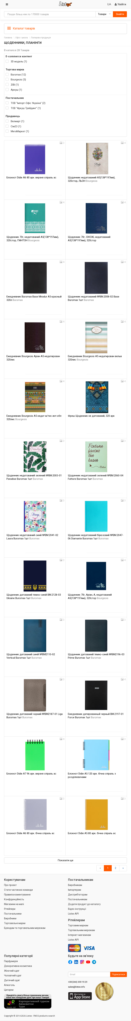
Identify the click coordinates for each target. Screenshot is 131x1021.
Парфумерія (11, 961)
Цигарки (8, 989)
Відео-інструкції (77, 909)
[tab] (65, 28)
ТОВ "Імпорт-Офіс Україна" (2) (28, 103)
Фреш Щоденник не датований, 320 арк (91, 415)
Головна (8, 37)
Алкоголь (9, 985)
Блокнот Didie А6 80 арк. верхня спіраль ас (31, 177)
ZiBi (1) (15, 84)
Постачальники (12, 913)
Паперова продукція (41, 37)
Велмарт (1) (17, 121)
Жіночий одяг (11, 970)
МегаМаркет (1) (20, 131)
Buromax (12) (18, 74)
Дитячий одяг (12, 980)
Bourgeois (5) (18, 79)
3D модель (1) (19, 61)
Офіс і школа (21, 37)
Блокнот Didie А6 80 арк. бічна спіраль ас (30, 833)
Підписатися (118, 974)
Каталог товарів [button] (23, 28)
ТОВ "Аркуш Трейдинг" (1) (26, 108)
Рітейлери (9, 909)
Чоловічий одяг (12, 975)
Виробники (10, 918)
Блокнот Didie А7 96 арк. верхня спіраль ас (31, 773)
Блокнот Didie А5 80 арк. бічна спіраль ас (92, 833)
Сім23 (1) (16, 126)
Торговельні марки (14, 923)
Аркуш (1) (16, 89)
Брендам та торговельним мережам (24, 928)
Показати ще (65, 860)
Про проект (10, 885)
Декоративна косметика (18, 966)
